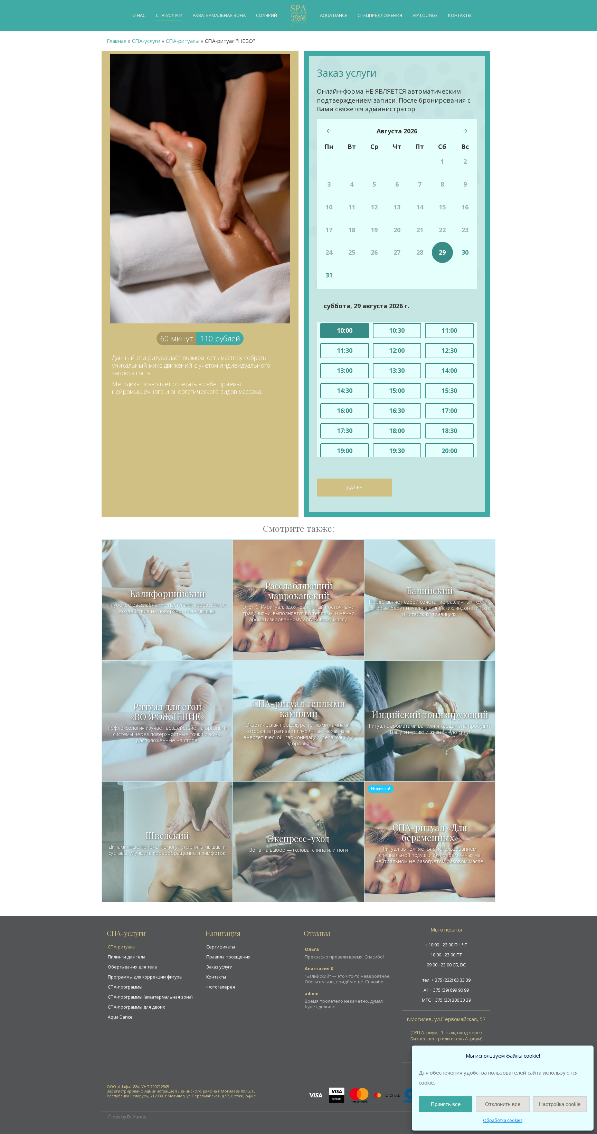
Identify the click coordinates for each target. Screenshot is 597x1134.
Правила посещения (228, 957)
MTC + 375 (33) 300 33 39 (446, 1000)
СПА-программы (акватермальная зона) (150, 997)
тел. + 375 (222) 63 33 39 (446, 980)
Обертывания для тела (132, 967)
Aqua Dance (120, 1017)
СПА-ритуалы (121, 947)
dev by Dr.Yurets (129, 1117)
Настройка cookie (559, 1104)
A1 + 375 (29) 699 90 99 (446, 990)
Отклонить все (502, 1104)
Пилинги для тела (126, 957)
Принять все (446, 1104)
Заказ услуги (219, 967)
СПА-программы (125, 987)
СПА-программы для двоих (136, 1007)
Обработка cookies (502, 1120)
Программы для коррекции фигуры (145, 977)
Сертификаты (220, 947)
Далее (354, 487)
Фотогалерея (220, 987)
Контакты (216, 977)
